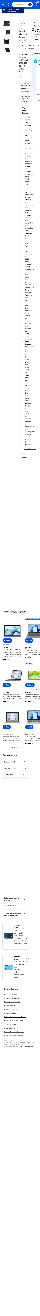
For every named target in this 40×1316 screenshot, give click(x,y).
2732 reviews (25, 101)
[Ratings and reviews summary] (25, 898)
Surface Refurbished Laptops (13, 1035)
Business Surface (9, 1005)
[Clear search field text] (27, 4)
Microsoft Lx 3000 (10, 1013)
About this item (10, 755)
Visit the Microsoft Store (22, 23)
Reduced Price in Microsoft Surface (15, 1017)
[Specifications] (25, 768)
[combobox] (22, 4)
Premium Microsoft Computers (14, 1032)
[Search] (30, 4)
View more (14, 748)
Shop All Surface (9, 1028)
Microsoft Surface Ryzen (12, 998)
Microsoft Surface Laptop (12, 1002)
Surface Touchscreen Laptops (13, 1020)
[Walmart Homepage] (8, 4)
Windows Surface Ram (11, 1009)
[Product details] (25, 762)
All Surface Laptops (10, 994)
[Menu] (3, 4)
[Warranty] (23, 774)
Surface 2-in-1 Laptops (11, 1024)
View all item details (30, 449)
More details (25, 91)
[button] (23, 110)
